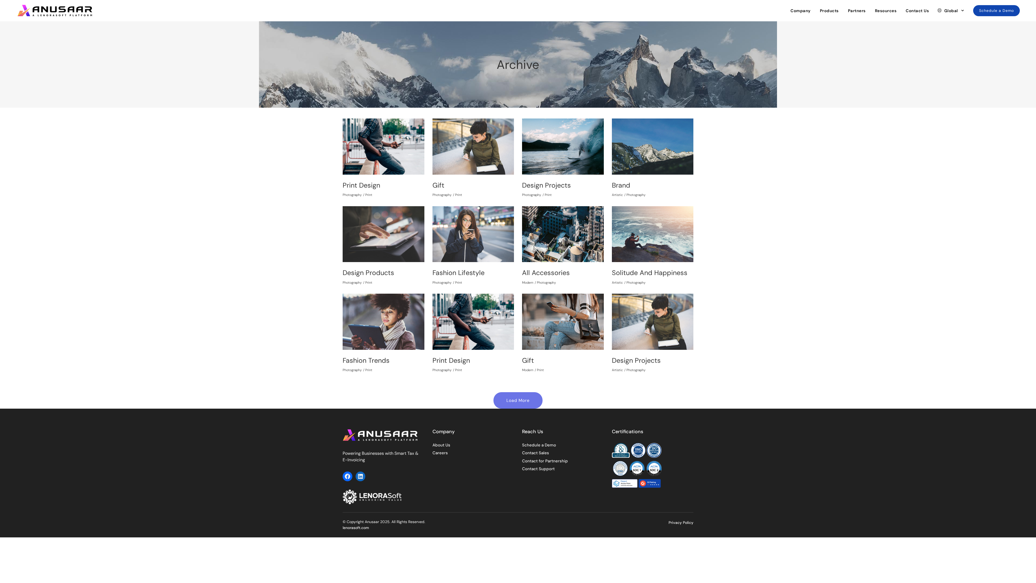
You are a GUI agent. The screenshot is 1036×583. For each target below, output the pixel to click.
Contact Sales (535, 453)
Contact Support (538, 469)
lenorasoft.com (356, 527)
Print (368, 195)
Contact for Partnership (545, 461)
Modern (527, 282)
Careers (440, 453)
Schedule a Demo (539, 445)
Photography (352, 195)
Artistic (617, 195)
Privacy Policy (681, 522)
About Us (441, 445)
